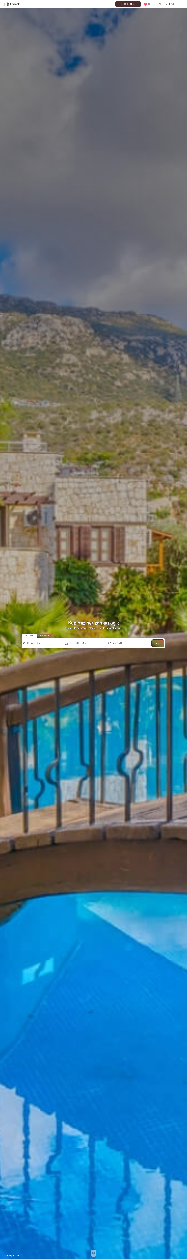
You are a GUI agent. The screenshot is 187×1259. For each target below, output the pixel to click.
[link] (12, 4)
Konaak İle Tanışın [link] (128, 4)
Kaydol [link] (158, 4)
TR (149, 4)
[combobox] (27, 643)
